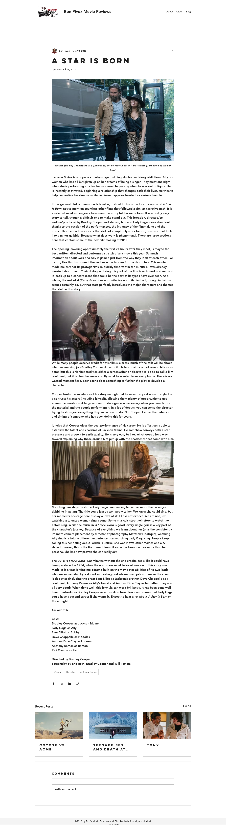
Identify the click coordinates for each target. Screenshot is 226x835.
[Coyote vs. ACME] (59, 725)
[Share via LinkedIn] (69, 683)
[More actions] (172, 51)
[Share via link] (77, 683)
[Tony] (167, 725)
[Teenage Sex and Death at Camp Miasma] (113, 725)
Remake (70, 671)
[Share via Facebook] (53, 683)
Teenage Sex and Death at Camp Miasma (109, 747)
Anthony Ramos (88, 671)
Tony (153, 745)
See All (187, 705)
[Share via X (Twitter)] (61, 683)
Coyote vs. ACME (53, 747)
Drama (57, 671)
